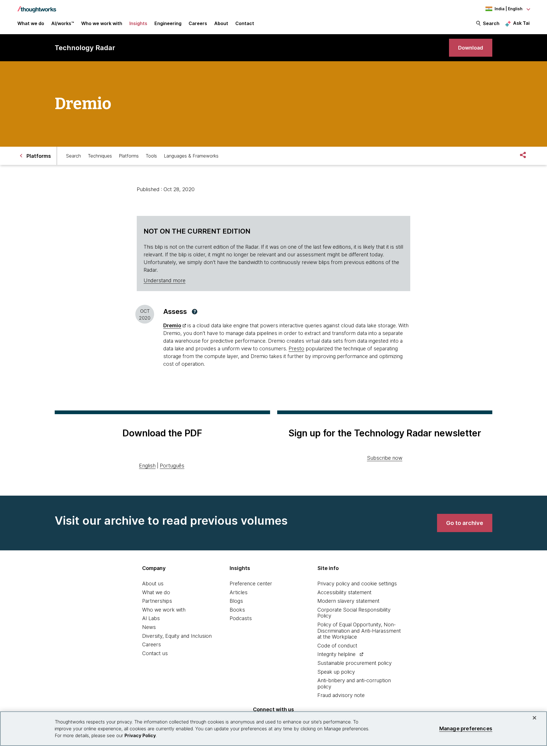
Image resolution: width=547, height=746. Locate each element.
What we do (156, 592)
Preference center (251, 583)
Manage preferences (465, 728)
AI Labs (151, 618)
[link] (470, 48)
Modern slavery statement (348, 601)
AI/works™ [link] (62, 23)
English (147, 466)
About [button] (221, 23)
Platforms (129, 156)
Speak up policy (336, 672)
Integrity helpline (336, 654)
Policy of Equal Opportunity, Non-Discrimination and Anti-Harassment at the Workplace (359, 631)
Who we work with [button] (101, 23)
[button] (194, 311)
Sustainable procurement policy (354, 663)
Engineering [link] (167, 23)
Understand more (164, 280)
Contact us (155, 653)
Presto (296, 348)
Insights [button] (138, 23)
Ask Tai (521, 23)
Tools (151, 156)
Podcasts (241, 618)
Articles (239, 592)
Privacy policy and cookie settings (357, 583)
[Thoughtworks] (36, 6)
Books (237, 610)
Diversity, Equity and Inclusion (177, 636)
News (149, 627)
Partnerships (157, 601)
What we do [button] (30, 23)
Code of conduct (337, 646)
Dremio (172, 325)
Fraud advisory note (341, 695)
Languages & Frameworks (191, 156)
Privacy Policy (140, 735)
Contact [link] (244, 23)
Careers (151, 644)
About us (153, 583)
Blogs (236, 601)
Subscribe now (384, 458)
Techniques (100, 156)
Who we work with (163, 610)
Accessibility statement (344, 592)
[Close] (534, 718)
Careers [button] (198, 23)
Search (491, 23)
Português (172, 466)
